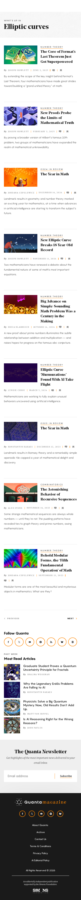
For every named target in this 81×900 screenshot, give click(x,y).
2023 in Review (52, 423)
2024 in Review (52, 169)
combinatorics (51, 484)
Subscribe (66, 776)
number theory (52, 47)
